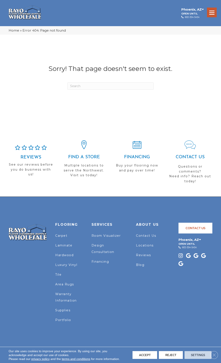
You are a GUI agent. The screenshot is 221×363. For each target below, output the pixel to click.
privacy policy (40, 359)
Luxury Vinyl (66, 265)
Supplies (62, 310)
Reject (170, 355)
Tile (58, 275)
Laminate (63, 245)
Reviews (143, 255)
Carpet (61, 236)
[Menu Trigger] (212, 12)
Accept (145, 355)
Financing (100, 262)
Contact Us (146, 236)
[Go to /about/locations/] (84, 160)
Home (14, 30)
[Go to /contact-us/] (190, 163)
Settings (198, 355)
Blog (140, 265)
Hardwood (64, 255)
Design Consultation (103, 248)
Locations (145, 245)
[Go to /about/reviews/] (31, 162)
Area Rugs (64, 284)
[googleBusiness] (188, 256)
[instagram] (180, 256)
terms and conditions (76, 359)
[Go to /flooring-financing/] (137, 158)
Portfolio (63, 320)
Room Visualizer (106, 236)
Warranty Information (66, 297)
